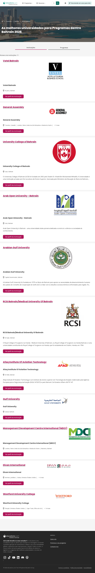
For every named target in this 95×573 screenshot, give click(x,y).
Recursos (41, 3)
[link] (26, 21)
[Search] (57, 3)
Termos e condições (63, 568)
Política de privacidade (76, 568)
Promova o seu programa (58, 543)
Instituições (31, 48)
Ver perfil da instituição (13, 96)
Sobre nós (53, 539)
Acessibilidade (87, 568)
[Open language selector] (65, 3)
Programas (28, 3)
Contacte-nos (54, 547)
